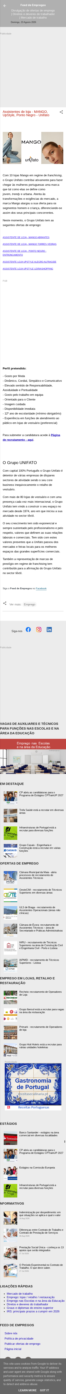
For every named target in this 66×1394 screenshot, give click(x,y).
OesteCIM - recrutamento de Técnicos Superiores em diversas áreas (40, 891)
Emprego (29, 604)
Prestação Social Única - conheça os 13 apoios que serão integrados (41, 1249)
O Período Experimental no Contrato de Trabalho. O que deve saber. (41, 1266)
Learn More (27, 1390)
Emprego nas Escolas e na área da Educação (35, 1300)
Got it (44, 1390)
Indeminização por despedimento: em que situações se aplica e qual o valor (40, 1214)
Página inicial (13, 1349)
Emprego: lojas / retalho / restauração (30, 1297)
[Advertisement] (33, 68)
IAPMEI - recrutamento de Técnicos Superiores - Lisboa (39, 961)
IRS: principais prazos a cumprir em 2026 (33, 1311)
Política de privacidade (19, 1338)
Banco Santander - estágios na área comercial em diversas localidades (39, 1134)
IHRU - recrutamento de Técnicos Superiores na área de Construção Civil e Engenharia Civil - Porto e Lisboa (41, 945)
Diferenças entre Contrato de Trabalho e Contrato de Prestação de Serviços (41, 1231)
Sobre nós (11, 1333)
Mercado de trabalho (20, 1293)
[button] (61, 112)
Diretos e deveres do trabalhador (27, 1304)
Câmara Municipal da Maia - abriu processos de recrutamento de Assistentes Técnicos (38, 875)
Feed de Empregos (33, 5)
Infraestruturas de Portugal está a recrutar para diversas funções (37, 829)
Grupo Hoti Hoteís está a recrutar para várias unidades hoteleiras (40, 1046)
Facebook (41, 588)
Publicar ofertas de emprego (22, 1343)
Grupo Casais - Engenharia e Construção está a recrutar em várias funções (40, 848)
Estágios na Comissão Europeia (37, 1167)
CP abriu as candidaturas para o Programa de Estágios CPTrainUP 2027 (41, 794)
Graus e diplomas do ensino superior (30, 1307)
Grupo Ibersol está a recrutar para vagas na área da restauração (41, 1011)
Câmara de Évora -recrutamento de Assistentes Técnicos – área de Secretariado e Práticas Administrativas (41, 927)
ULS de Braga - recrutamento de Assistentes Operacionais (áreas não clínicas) (39, 910)
